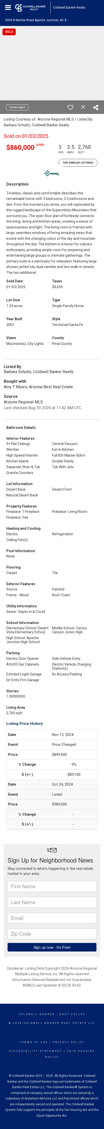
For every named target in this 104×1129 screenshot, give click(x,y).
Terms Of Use (34, 1042)
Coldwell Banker (37, 1014)
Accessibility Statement (35, 1051)
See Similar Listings (78, 162)
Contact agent (17, 107)
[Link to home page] (32, 7)
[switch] (70, 107)
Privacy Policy (68, 1042)
